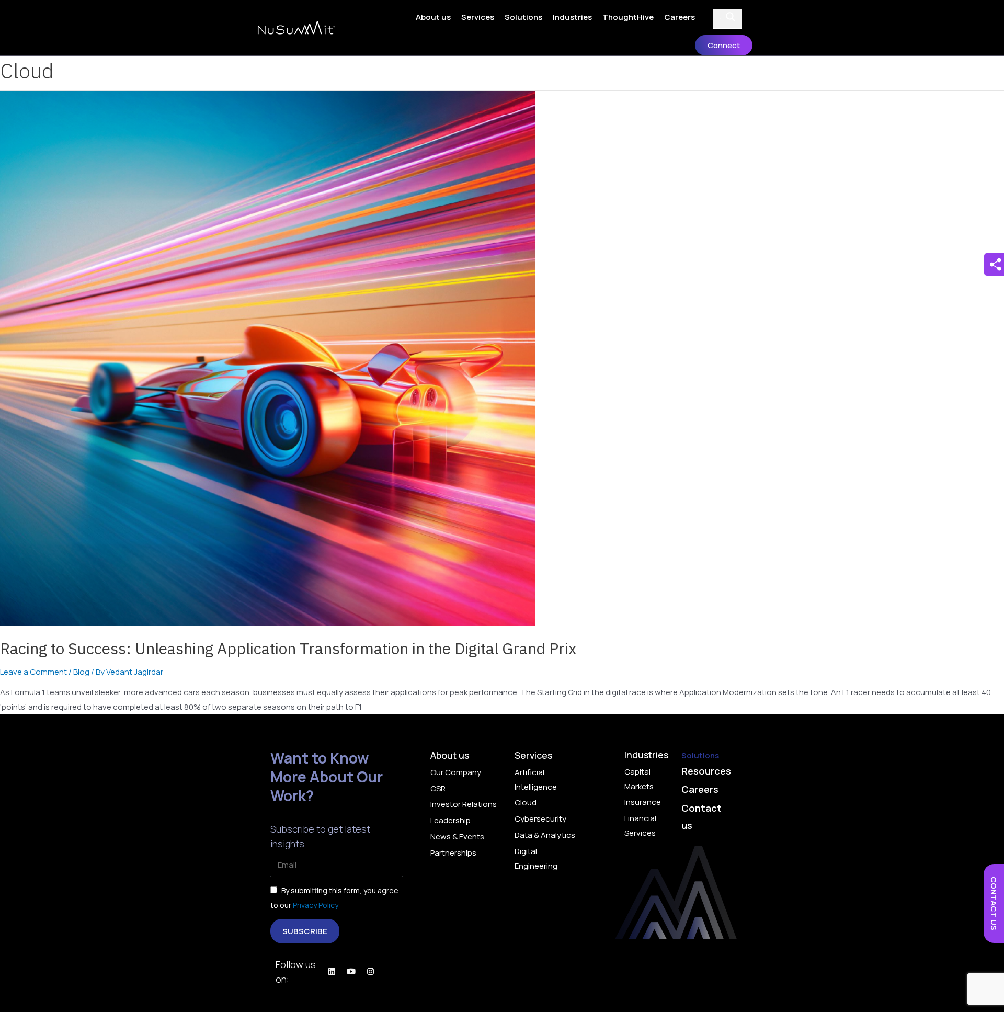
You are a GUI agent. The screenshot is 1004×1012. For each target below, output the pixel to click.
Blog (81, 671)
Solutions (523, 17)
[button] (723, 45)
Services (477, 17)
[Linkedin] (331, 971)
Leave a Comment (33, 671)
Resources (706, 771)
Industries (572, 17)
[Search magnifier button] (730, 16)
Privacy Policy (314, 905)
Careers (679, 17)
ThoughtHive (628, 17)
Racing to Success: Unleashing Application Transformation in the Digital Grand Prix (288, 648)
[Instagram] (370, 971)
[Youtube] (351, 971)
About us (433, 17)
